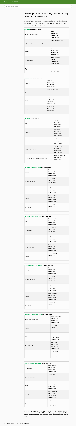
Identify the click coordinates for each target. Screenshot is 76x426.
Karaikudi (27, 29)
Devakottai (27, 118)
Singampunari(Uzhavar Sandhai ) (33, 265)
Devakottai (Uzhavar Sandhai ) (32, 216)
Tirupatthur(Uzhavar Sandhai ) (33, 314)
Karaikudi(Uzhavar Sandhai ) (32, 167)
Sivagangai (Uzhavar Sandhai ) (32, 363)
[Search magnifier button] (70, 6)
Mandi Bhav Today (11, 2)
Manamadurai (28, 78)
